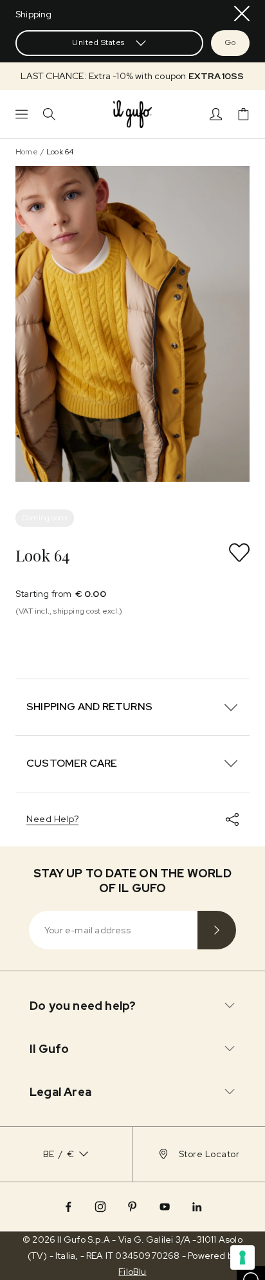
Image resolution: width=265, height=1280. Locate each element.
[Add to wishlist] (239, 552)
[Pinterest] (132, 1207)
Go (230, 42)
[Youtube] (165, 1207)
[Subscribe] (216, 930)
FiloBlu (132, 1271)
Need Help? (52, 819)
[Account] (216, 114)
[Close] (241, 13)
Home (26, 152)
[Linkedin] (197, 1207)
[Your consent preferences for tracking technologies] (242, 1257)
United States (98, 42)
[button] (132, 76)
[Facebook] (68, 1207)
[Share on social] (232, 819)
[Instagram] (100, 1207)
